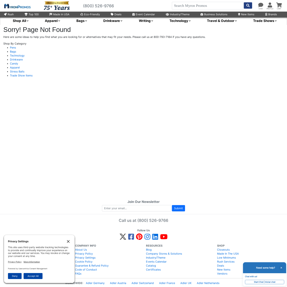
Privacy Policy (84, 253)
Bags (13, 51)
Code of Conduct (86, 269)
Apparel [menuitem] (51, 21)
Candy (14, 63)
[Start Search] (248, 5)
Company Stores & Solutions (164, 253)
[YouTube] (164, 238)
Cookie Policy (84, 261)
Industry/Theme (180, 14)
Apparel (15, 67)
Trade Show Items (21, 75)
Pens (13, 47)
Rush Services (226, 261)
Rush (11, 14)
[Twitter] (123, 238)
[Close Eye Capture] (281, 267)
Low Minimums (226, 257)
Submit (178, 208)
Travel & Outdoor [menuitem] (220, 21)
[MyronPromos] (17, 6)
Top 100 (34, 14)
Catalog (151, 265)
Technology (17, 55)
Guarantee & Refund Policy (92, 265)
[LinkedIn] (155, 238)
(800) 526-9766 (152, 220)
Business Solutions (215, 14)
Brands (272, 14)
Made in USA (61, 14)
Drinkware (16, 59)
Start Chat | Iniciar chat (264, 282)
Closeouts (223, 249)
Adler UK (185, 283)
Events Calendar (156, 261)
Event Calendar (145, 14)
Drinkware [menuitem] (111, 21)
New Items (247, 14)
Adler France (167, 283)
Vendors (222, 273)
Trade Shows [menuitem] (263, 21)
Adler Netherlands (208, 283)
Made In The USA (228, 253)
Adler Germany (95, 283)
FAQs (78, 273)
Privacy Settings (85, 257)
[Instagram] (147, 238)
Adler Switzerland (143, 283)
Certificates (153, 269)
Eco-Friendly (92, 14)
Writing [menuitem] (145, 21)
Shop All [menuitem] (19, 21)
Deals (117, 14)
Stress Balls (17, 71)
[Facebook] (131, 238)
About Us (81, 249)
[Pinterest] (139, 238)
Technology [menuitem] (178, 21)
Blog (149, 249)
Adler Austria (118, 283)
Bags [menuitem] (80, 21)
